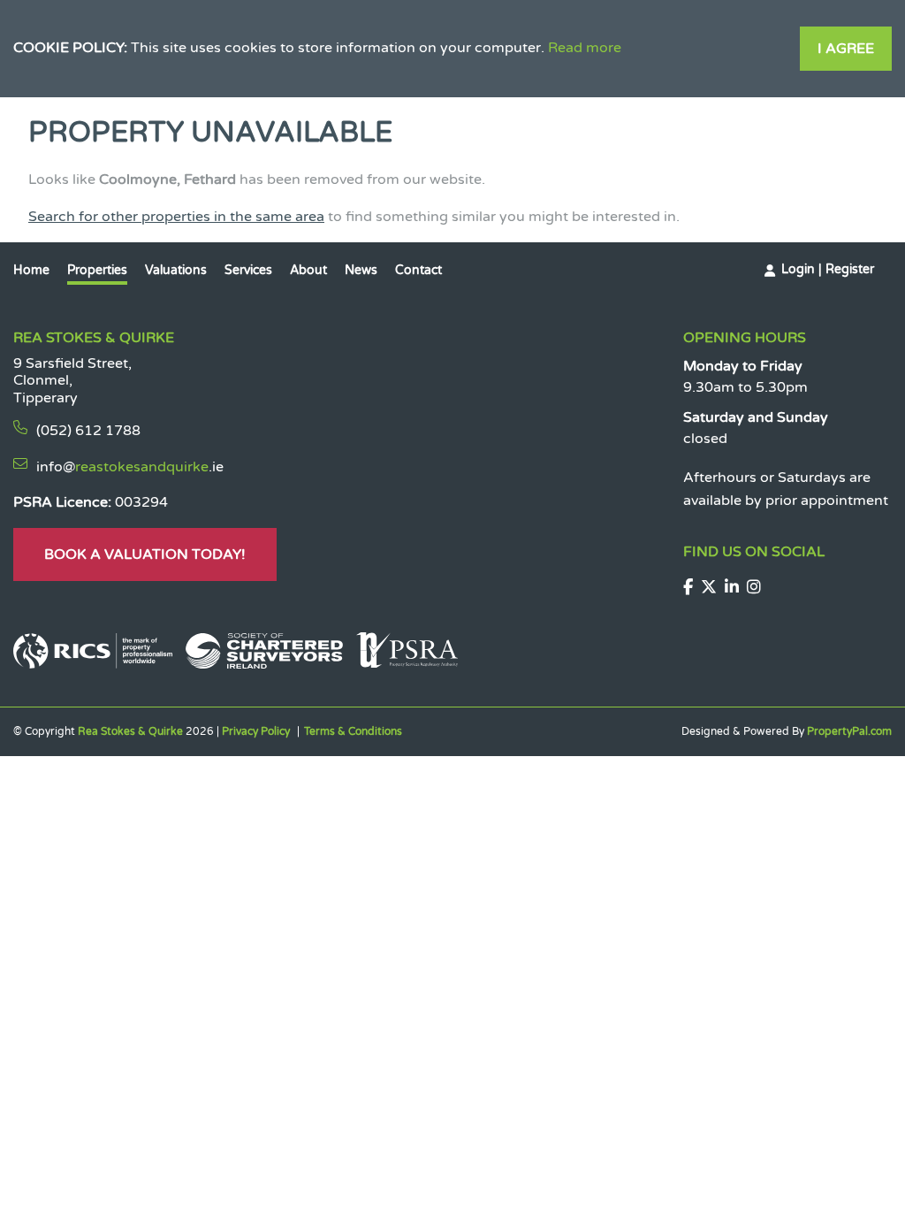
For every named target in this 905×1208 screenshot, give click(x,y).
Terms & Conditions (353, 731)
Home (31, 270)
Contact (418, 270)
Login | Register (827, 269)
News (361, 270)
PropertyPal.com (849, 731)
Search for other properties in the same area (176, 217)
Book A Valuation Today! (145, 554)
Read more (584, 48)
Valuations (176, 270)
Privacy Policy (256, 731)
